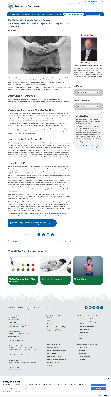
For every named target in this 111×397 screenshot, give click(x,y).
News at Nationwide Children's (87, 344)
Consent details (6, 391)
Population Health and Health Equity (57, 327)
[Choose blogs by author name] (88, 107)
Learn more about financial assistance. (18, 333)
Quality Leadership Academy (86, 326)
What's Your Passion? (53, 347)
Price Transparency (13, 336)
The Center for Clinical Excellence (88, 316)
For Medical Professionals (73, 4)
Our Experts (82, 359)
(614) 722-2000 (12, 322)
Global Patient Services (17, 355)
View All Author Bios (88, 146)
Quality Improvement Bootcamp (87, 319)
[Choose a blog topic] (88, 93)
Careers (101, 4)
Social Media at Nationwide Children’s (40, 308)
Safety (80, 335)
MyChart (101, 1)
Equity (80, 338)
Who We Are (50, 321)
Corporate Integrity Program (55, 330)
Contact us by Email (18, 326)
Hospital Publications (84, 356)
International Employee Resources (56, 359)
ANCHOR (49, 365)
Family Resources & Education (73, 14)
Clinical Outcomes (84, 332)
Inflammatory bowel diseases (17, 78)
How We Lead (50, 324)
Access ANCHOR (15, 368)
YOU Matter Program (53, 362)
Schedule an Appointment (90, 1)
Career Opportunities (53, 344)
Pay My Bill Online (15, 340)
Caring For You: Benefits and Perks (56, 350)
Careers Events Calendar (54, 356)
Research (89, 4)
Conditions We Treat (29, 14)
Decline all (98, 388)
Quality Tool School (84, 329)
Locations (50, 14)
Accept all (98, 385)
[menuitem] (15, 14)
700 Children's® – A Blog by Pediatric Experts (29, 20)
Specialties (40, 14)
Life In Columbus (51, 353)
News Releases (83, 347)
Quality (83, 4)
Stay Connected (83, 353)
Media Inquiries (83, 350)
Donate (95, 4)
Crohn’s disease (51, 80)
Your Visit (58, 14)
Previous (15, 241)
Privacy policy (16, 391)
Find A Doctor (16, 14)
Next (63, 241)
